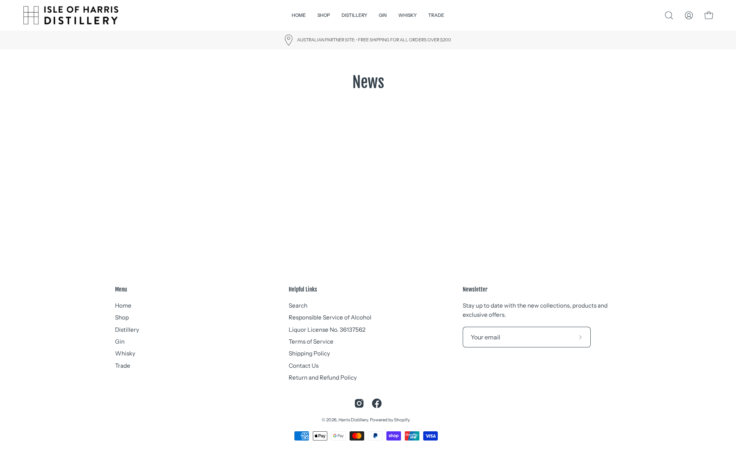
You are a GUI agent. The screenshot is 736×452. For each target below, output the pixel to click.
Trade (122, 365)
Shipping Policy (309, 353)
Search (298, 305)
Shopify (401, 420)
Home (123, 305)
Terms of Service (311, 341)
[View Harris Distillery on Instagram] (359, 403)
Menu (121, 289)
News (368, 82)
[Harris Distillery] (71, 15)
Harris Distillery (353, 420)
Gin (120, 341)
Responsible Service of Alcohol (330, 317)
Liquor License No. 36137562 (327, 329)
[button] (354, 15)
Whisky (125, 353)
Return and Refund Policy (323, 377)
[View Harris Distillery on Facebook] (377, 403)
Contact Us (304, 365)
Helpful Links (303, 289)
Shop (122, 317)
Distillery (127, 329)
